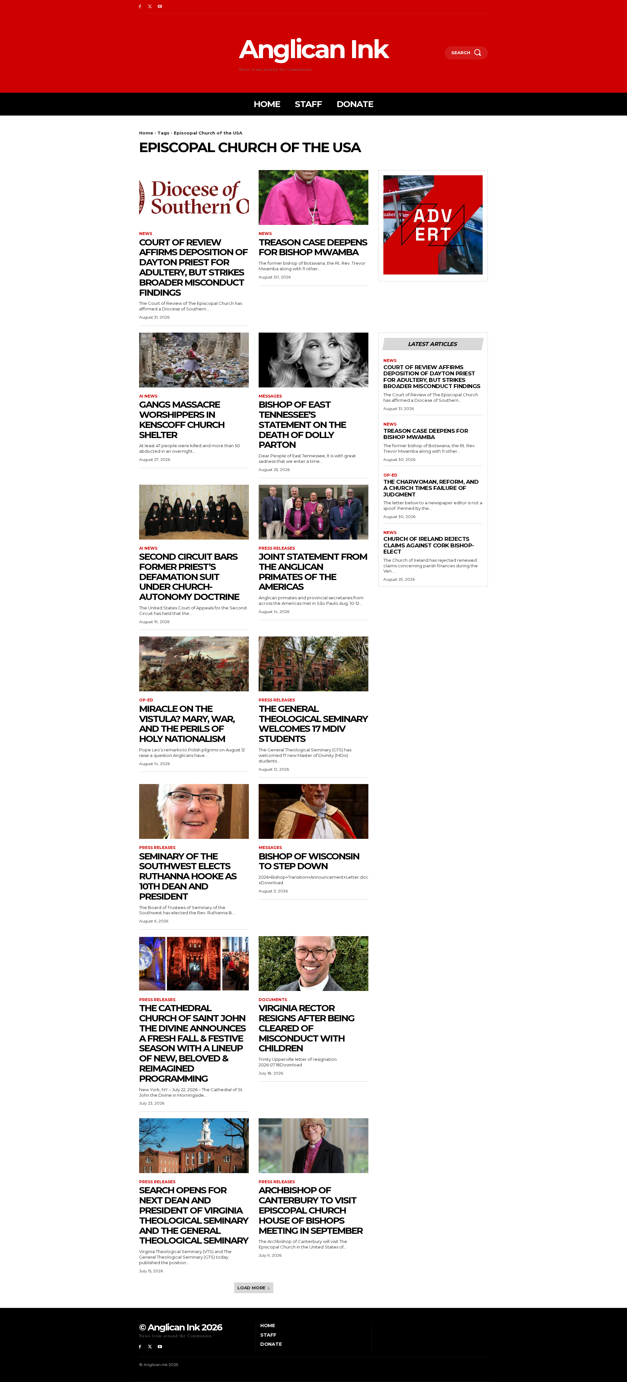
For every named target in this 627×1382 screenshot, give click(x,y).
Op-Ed (146, 700)
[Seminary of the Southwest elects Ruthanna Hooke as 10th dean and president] (194, 811)
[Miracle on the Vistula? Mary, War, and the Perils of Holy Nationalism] (194, 663)
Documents (273, 999)
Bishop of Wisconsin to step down (309, 861)
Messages (270, 396)
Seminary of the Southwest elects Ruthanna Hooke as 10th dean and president (187, 876)
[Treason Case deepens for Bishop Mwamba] (313, 197)
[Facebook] (140, 6)
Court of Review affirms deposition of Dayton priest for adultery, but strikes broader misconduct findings (193, 267)
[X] (150, 6)
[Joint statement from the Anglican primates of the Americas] (313, 512)
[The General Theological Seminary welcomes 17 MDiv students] (313, 663)
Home (146, 132)
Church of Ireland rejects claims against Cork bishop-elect (428, 545)
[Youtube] (160, 6)
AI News (148, 396)
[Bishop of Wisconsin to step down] (313, 811)
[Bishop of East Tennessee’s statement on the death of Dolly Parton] (313, 360)
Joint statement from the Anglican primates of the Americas (313, 571)
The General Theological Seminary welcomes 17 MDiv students (313, 723)
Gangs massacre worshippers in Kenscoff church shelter (181, 419)
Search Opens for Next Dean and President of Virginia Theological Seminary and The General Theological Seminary (193, 1215)
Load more (251, 1287)
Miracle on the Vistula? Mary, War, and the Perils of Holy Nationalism (186, 723)
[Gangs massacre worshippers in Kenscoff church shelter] (194, 360)
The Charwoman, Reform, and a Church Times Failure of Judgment (430, 488)
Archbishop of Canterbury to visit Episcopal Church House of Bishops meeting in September (310, 1210)
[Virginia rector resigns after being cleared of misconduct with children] (313, 963)
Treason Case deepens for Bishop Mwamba (313, 247)
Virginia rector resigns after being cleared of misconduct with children (306, 1028)
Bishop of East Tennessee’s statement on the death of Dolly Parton (302, 424)
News (145, 233)
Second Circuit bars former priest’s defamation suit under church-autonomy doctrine (189, 576)
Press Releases (277, 548)
